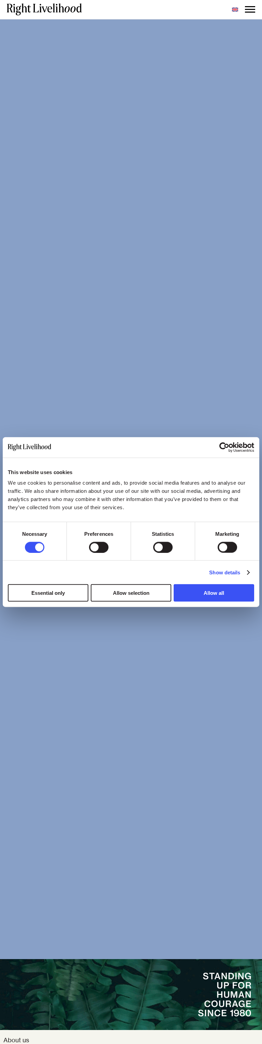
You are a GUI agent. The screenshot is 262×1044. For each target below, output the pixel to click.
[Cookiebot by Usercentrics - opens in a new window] (224, 447)
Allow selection (131, 593)
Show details (224, 572)
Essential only (48, 593)
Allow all (214, 593)
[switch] (98, 547)
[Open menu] (250, 9)
